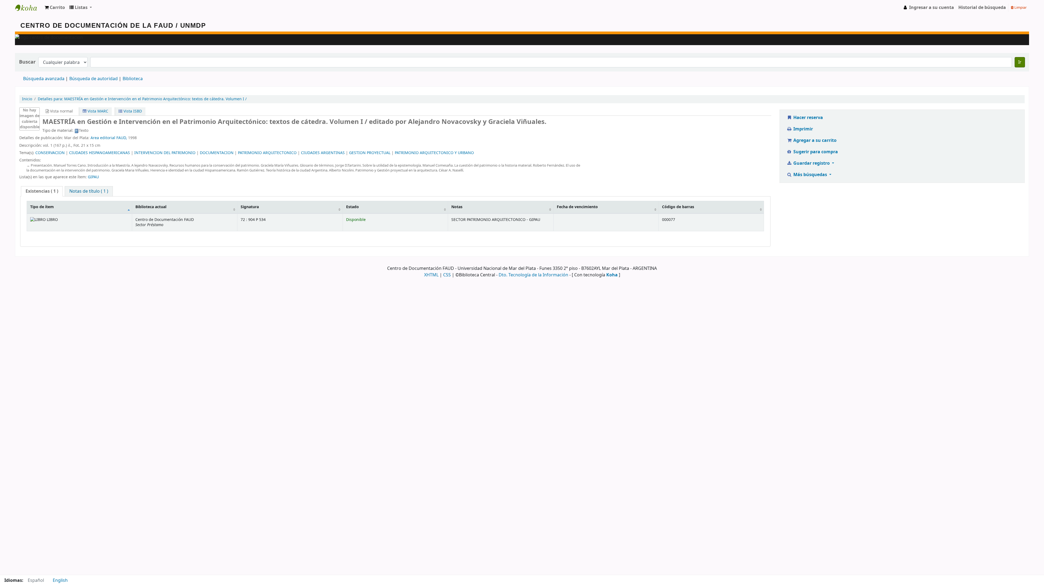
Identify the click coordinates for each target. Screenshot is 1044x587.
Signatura (250, 207)
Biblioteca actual (150, 207)
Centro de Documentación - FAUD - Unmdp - (28, 7)
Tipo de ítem (42, 207)
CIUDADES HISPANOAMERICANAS (99, 153)
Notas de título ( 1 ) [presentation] (88, 191)
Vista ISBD (132, 111)
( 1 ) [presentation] (42, 191)
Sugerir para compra (815, 152)
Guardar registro (811, 163)
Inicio (27, 99)
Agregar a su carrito (814, 140)
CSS (447, 275)
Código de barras (678, 207)
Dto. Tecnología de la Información (533, 275)
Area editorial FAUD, (109, 138)
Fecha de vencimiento (577, 207)
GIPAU (93, 177)
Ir (1019, 62)
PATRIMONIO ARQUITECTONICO (267, 153)
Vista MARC (97, 111)
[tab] (42, 191)
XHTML (431, 275)
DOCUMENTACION (217, 153)
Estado (352, 207)
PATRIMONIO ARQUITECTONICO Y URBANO (434, 153)
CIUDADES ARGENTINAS (323, 153)
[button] (54, 7)
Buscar (27, 62)
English (60, 580)
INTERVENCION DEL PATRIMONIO (164, 153)
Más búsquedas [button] (810, 174)
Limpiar (1020, 7)
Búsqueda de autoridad (93, 79)
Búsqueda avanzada (43, 79)
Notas (456, 207)
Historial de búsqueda (982, 7)
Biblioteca (133, 79)
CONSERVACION (50, 153)
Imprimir (802, 129)
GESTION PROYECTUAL (369, 153)
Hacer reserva (807, 117)
